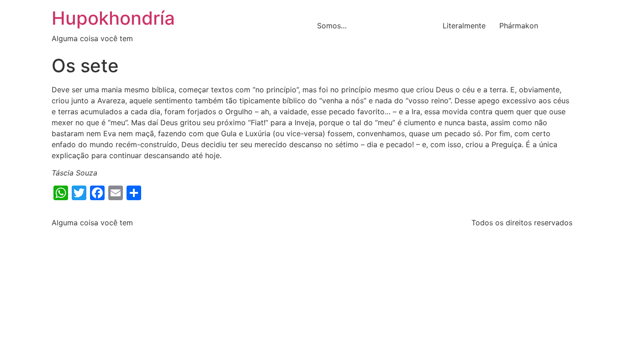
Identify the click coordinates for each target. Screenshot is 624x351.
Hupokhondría (113, 18)
